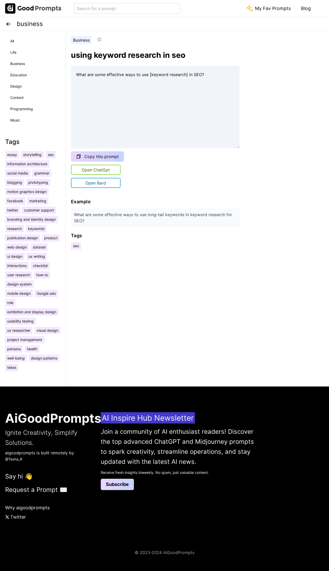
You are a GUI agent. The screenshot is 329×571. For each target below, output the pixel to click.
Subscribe (117, 484)
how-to (42, 275)
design (16, 86)
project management (24, 339)
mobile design (19, 293)
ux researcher (18, 330)
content (17, 97)
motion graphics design (27, 191)
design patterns (44, 358)
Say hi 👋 (18, 476)
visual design (47, 330)
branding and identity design (31, 219)
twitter (12, 210)
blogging (14, 182)
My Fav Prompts (273, 8)
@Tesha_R (13, 459)
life (13, 52)
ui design (14, 256)
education (18, 75)
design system (19, 284)
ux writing (37, 256)
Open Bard (95, 183)
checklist (40, 265)
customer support (39, 210)
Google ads (46, 293)
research (14, 228)
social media (17, 173)
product (51, 238)
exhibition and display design (31, 312)
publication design (22, 238)
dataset (39, 247)
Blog (306, 8)
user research (18, 275)
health (32, 349)
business (17, 63)
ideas (11, 367)
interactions (17, 265)
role (10, 302)
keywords (36, 228)
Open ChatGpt (96, 169)
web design (17, 247)
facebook (15, 201)
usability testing (20, 321)
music (15, 120)
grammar (41, 173)
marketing (37, 201)
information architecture (27, 164)
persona (14, 349)
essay (12, 154)
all (12, 41)
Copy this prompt (101, 156)
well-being (16, 358)
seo (51, 154)
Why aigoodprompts (27, 507)
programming (21, 109)
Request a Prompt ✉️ (36, 489)
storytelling (32, 154)
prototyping (38, 182)
